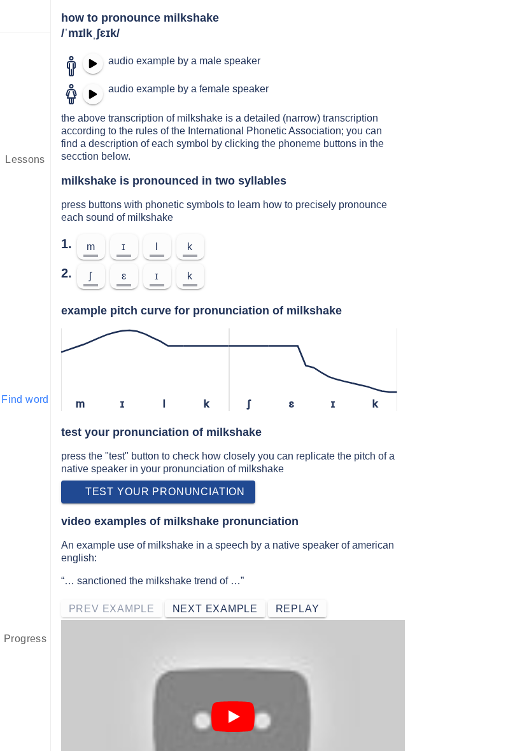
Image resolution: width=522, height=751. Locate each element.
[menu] (25, 16)
